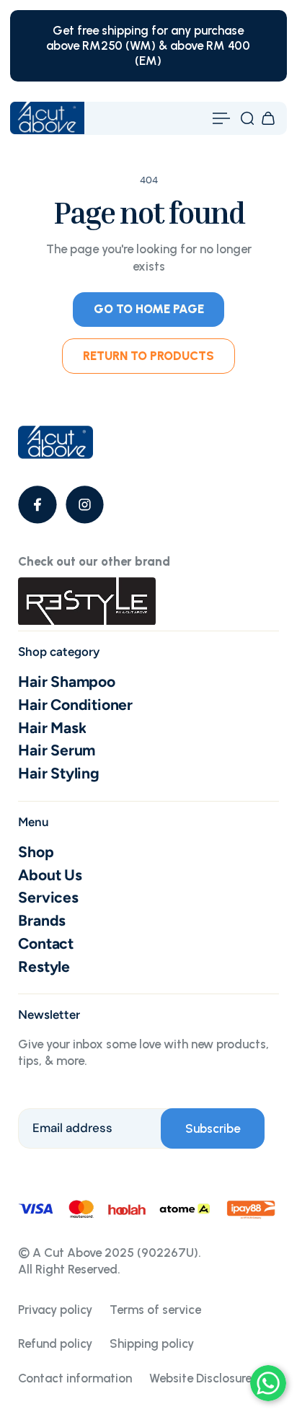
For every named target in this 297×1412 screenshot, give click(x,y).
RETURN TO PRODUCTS (148, 355)
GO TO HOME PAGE (149, 309)
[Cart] (268, 118)
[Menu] (221, 118)
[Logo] (47, 118)
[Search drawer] (247, 118)
